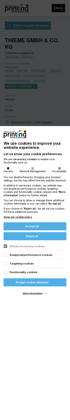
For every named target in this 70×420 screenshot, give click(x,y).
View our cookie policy (18, 217)
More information (33, 293)
